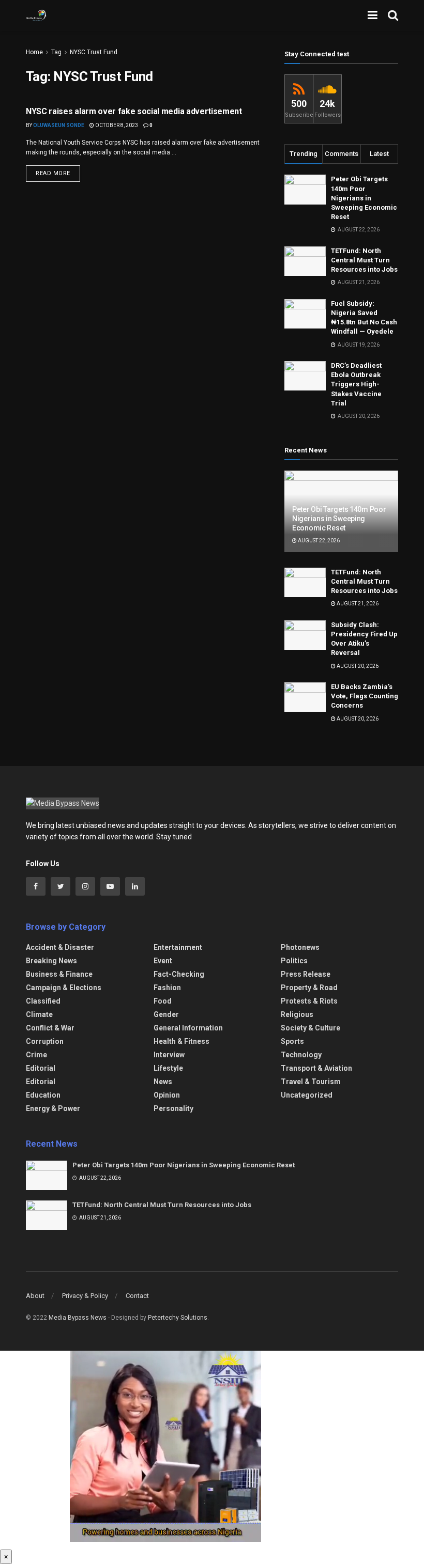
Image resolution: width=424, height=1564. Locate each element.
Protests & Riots (309, 1001)
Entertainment (178, 947)
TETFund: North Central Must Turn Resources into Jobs (364, 260)
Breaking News (51, 961)
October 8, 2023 (116, 125)
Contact (137, 1296)
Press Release (305, 974)
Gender (166, 1014)
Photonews (300, 947)
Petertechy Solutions (177, 1317)
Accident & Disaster (60, 947)
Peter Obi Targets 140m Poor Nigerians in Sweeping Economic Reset (364, 198)
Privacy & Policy (85, 1296)
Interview (169, 1055)
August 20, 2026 (357, 666)
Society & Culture (310, 1028)
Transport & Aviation (316, 1068)
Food (163, 1001)
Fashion (167, 987)
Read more (53, 173)
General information (188, 1028)
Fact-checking (179, 974)
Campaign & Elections (63, 987)
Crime (36, 1055)
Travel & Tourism (311, 1081)
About (35, 1296)
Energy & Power (53, 1108)
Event (163, 961)
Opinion (167, 1095)
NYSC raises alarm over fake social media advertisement (134, 111)
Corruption (45, 1041)
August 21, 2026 (357, 603)
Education (43, 1095)
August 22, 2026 (318, 540)
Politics (294, 961)
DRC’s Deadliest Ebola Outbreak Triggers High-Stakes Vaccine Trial (356, 384)
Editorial (40, 1068)
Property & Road (309, 987)
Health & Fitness (181, 1041)
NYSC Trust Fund (93, 52)
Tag (56, 52)
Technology (301, 1055)
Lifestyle (168, 1068)
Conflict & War (50, 1028)
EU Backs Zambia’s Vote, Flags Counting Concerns (364, 696)
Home (34, 52)
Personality (173, 1108)
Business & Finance (59, 974)
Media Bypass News (78, 1317)
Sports (292, 1041)
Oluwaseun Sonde (58, 125)
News (163, 1081)
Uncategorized (306, 1095)
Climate (39, 1014)
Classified (43, 1001)
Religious (297, 1014)
